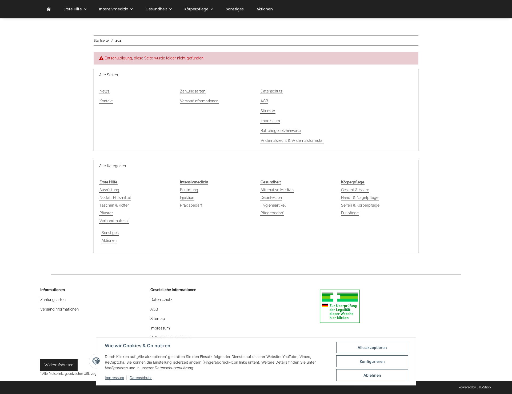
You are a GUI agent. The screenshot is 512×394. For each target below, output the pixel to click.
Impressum (114, 377)
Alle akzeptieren (372, 347)
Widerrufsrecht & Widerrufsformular (292, 140)
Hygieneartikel (273, 205)
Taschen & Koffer (114, 205)
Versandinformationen (199, 101)
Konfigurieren (372, 361)
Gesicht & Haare (355, 190)
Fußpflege (350, 213)
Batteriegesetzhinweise (281, 130)
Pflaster (106, 213)
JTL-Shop (484, 387)
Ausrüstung (109, 190)
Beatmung (189, 190)
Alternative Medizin (277, 190)
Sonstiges (110, 233)
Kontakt (106, 101)
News (104, 91)
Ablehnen (372, 375)
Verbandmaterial (114, 221)
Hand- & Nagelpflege (359, 197)
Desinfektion (271, 197)
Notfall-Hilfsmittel (115, 197)
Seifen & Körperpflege (360, 205)
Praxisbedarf (191, 205)
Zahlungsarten (192, 91)
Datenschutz (141, 377)
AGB (264, 101)
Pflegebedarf (272, 213)
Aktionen (109, 240)
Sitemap (268, 111)
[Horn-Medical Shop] (48, 9)
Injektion (187, 197)
